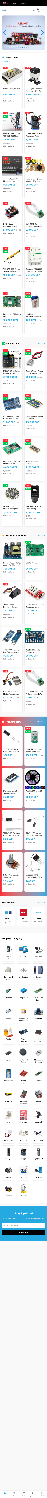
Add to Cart (13, 105)
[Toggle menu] (43, 10)
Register (23, 3)
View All (5, 62)
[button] (18, 47)
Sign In (14, 3)
